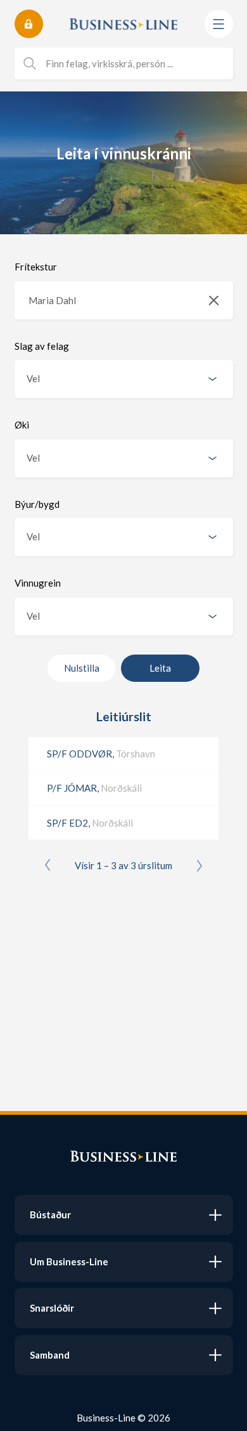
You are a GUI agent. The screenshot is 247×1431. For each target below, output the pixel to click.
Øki (22, 424)
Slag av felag (42, 346)
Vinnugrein (38, 583)
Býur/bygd (37, 504)
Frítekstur (36, 266)
